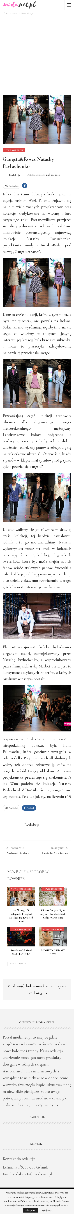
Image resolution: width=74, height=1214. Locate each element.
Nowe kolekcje (14, 150)
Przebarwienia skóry (17, 853)
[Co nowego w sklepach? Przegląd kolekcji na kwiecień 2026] (21, 896)
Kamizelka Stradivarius (55, 853)
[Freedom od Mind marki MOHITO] (21, 936)
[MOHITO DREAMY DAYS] (53, 936)
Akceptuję (30, 1210)
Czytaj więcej (46, 1210)
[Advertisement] (37, 54)
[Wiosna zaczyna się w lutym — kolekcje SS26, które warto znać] (53, 896)
